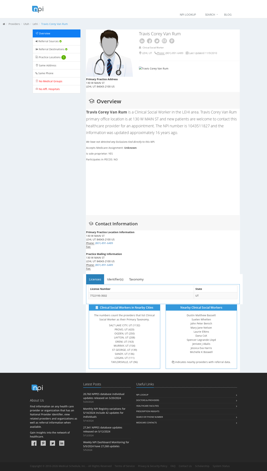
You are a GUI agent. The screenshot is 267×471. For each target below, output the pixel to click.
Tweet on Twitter (156, 40)
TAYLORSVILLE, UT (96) (124, 362)
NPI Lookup (188, 14)
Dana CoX (201, 336)
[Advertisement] (56, 151)
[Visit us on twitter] (52, 443)
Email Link (164, 40)
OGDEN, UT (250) (124, 333)
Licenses (95, 279)
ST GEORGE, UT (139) (124, 350)
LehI (35, 24)
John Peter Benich (201, 323)
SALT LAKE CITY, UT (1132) (124, 325)
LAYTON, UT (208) (124, 337)
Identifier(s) (115, 279)
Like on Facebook (149, 40)
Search (210, 14)
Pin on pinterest (171, 40)
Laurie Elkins (201, 331)
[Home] (4, 24)
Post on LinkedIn (142, 40)
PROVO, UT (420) (124, 329)
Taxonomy (136, 279)
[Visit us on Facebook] (34, 443)
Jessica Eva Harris (201, 348)
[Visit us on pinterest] (43, 443)
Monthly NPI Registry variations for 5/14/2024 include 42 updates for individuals (104, 413)
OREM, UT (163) (124, 341)
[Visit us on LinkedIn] (61, 443)
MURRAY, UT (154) (124, 346)
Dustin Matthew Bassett (201, 315)
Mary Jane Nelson (201, 327)
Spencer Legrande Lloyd (201, 340)
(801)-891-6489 (174, 53)
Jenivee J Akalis (201, 344)
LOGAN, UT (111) (124, 358)
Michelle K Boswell (201, 352)
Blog (228, 14)
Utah (26, 24)
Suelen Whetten (201, 319)
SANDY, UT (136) (124, 354)
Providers (14, 24)
